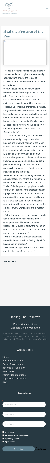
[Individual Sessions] (12, 361)
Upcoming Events (12, 439)
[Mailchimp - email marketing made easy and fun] (40, 451)
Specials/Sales (10, 442)
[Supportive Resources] (14, 379)
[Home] (5, 357)
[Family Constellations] (14, 375)
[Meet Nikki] (8, 371)
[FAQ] (4, 382)
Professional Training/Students (17, 435)
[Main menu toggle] (47, 8)
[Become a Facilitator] (13, 368)
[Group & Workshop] (12, 364)
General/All (9, 432)
